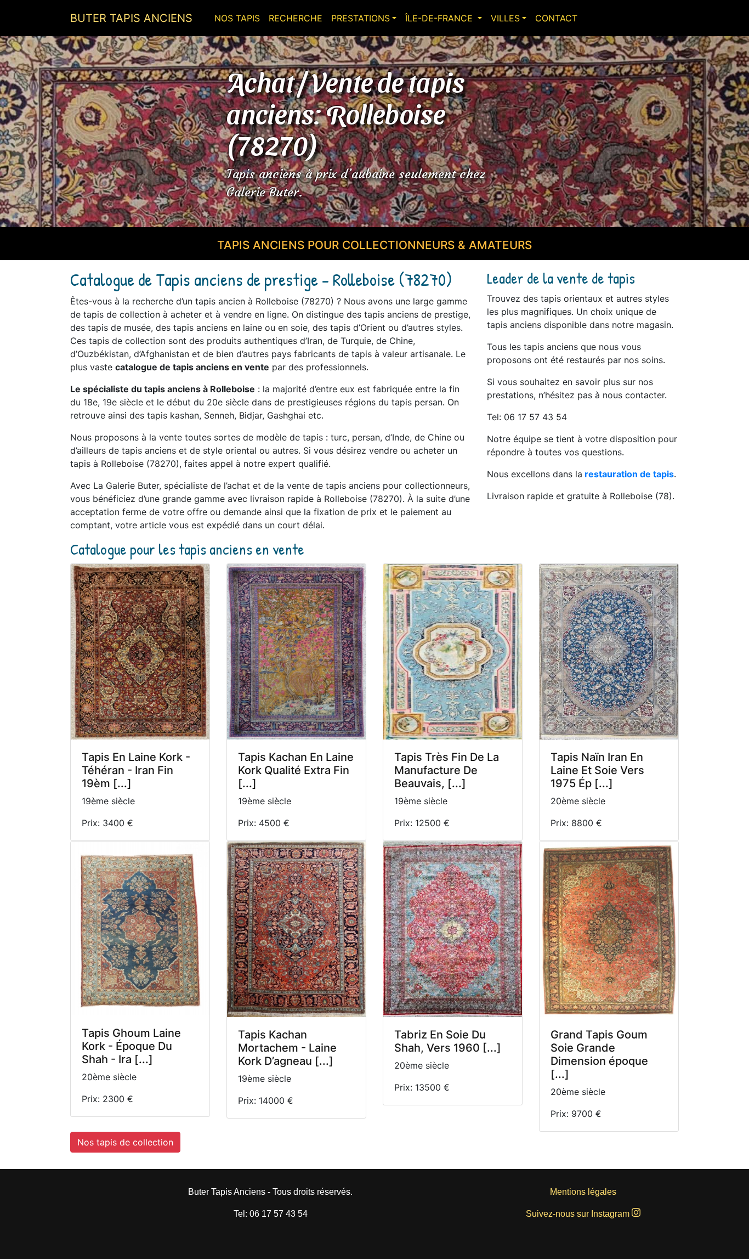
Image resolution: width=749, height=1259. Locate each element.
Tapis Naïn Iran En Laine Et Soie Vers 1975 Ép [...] (597, 770)
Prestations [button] (360, 18)
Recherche (295, 18)
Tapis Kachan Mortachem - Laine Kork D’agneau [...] (287, 1048)
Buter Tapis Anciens (131, 18)
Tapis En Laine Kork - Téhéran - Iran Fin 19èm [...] (136, 770)
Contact (556, 18)
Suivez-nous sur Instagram (579, 1213)
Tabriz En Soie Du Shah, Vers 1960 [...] (447, 1041)
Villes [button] (505, 18)
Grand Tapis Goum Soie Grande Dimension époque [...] (599, 1054)
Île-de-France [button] (440, 18)
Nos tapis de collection (125, 1142)
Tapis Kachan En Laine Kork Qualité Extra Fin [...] (296, 770)
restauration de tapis (629, 473)
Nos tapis (237, 18)
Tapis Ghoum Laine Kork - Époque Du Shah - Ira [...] (131, 1046)
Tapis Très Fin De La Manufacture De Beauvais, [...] (446, 770)
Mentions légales (583, 1191)
